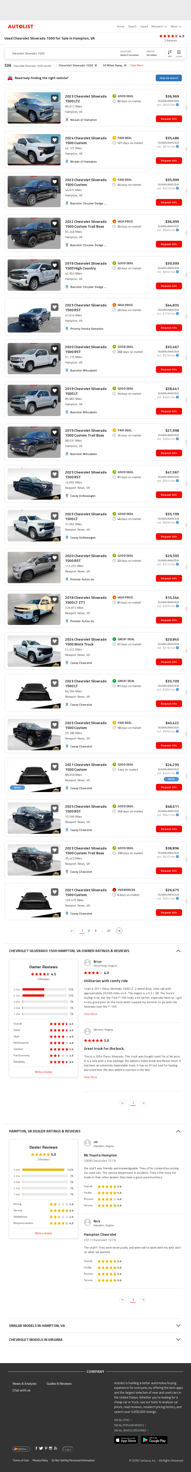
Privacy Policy (40, 1460)
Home (120, 26)
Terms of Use (20, 1460)
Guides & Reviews (59, 1383)
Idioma (22, 1449)
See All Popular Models (130, 1425)
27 (109, 930)
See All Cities (123, 1420)
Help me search (169, 78)
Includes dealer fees (168, 100)
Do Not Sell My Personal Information (73, 1460)
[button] (169, 53)
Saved (144, 26)
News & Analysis (24, 1383)
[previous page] (72, 931)
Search (132, 26)
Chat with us (21, 1390)
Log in (68, 1449)
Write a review (43, 1072)
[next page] (119, 931)
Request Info (169, 119)
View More (90, 1014)
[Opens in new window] (126, 1440)
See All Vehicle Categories (131, 1430)
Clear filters (136, 65)
